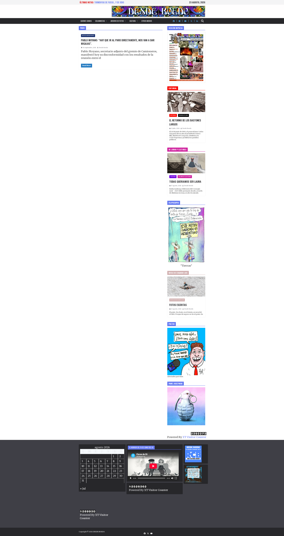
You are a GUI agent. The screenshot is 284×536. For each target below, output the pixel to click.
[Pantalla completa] (176, 478)
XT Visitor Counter (194, 437)
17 (83, 471)
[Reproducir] (131, 478)
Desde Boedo (103, 47)
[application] (153, 466)
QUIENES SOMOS (86, 21)
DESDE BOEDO (99, 532)
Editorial (173, 115)
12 (95, 466)
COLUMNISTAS (100, 21)
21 (108, 471)
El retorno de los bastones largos (185, 122)
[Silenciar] (172, 478)
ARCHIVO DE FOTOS (117, 21)
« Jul (83, 488)
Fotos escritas (178, 305)
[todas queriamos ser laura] (186, 163)
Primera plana (183, 115)
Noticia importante (88, 35)
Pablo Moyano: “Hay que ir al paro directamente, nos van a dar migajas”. (117, 41)
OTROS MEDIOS (146, 21)
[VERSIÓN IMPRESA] (186, 33)
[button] (106, 21)
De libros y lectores (184, 176)
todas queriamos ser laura (107, 2)
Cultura (173, 176)
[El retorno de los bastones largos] (186, 102)
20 (101, 471)
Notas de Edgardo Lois (177, 300)
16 (120, 466)
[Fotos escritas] (186, 287)
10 (83, 466)
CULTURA (132, 21)
